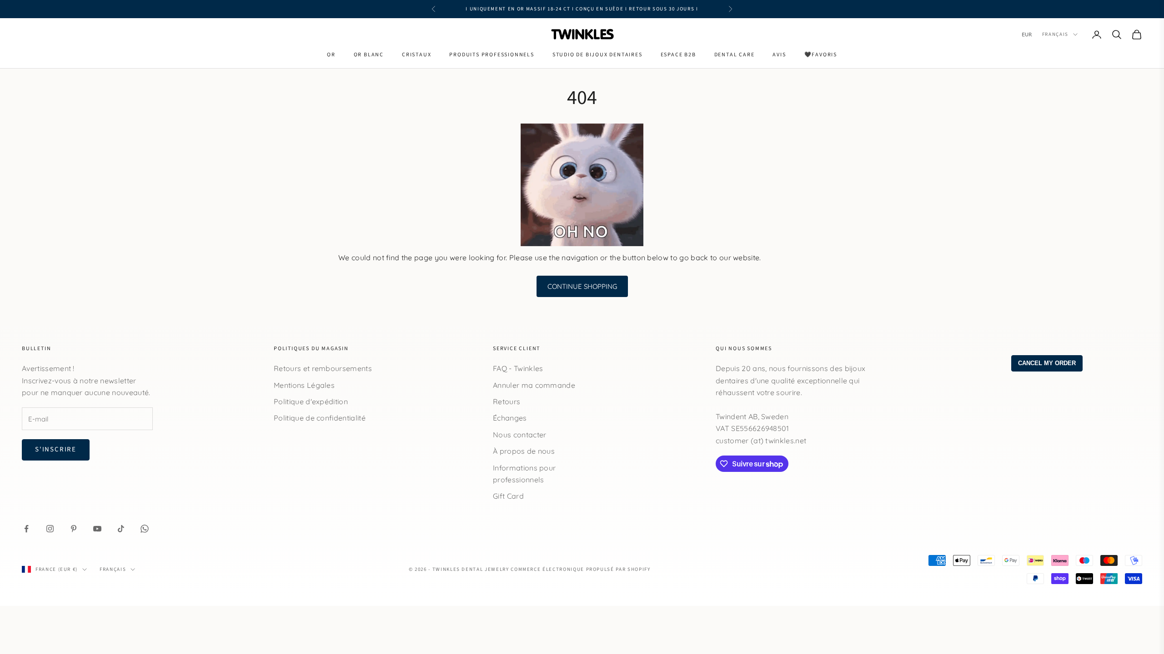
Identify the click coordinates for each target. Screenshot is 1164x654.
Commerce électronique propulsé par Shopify (580, 569)
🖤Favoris (820, 55)
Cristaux (416, 55)
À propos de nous (524, 451)
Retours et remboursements (323, 368)
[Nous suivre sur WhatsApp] (144, 528)
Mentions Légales (304, 385)
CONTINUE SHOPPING (582, 286)
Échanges (510, 417)
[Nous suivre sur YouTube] (97, 528)
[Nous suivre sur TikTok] (120, 528)
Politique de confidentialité (320, 417)
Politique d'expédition (311, 401)
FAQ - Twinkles (518, 368)
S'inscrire (55, 449)
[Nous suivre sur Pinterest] (73, 528)
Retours (506, 401)
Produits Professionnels (491, 55)
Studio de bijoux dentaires (597, 55)
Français (1055, 34)
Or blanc (369, 55)
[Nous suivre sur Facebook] (26, 528)
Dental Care (734, 55)
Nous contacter (519, 434)
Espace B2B (678, 55)
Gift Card (508, 495)
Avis (779, 55)
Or (331, 55)
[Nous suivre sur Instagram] (50, 528)
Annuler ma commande (534, 385)
